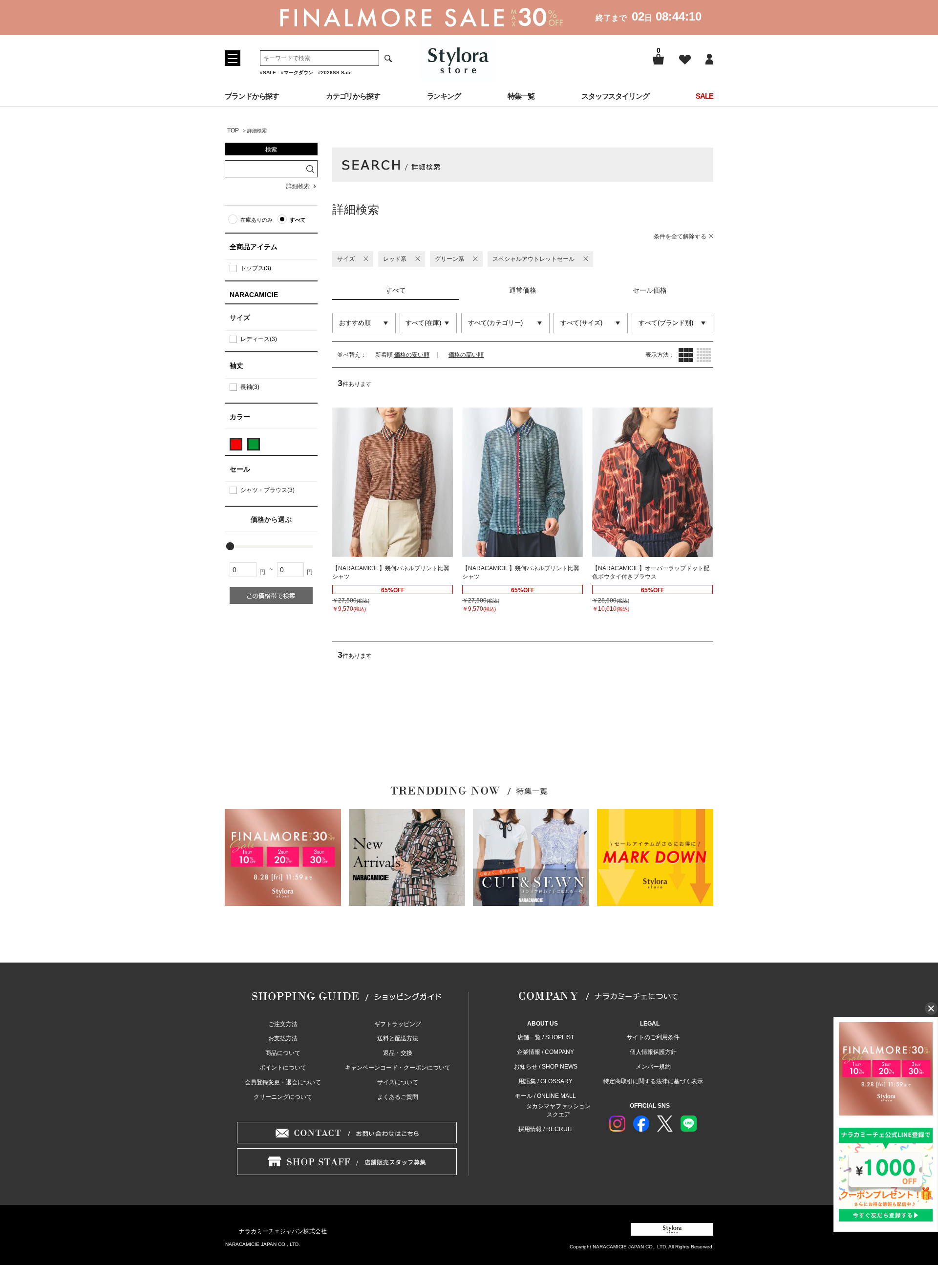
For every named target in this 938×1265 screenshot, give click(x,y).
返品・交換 (397, 1053)
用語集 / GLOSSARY (545, 1081)
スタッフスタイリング (615, 96)
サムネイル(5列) (704, 355)
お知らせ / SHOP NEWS (545, 1066)
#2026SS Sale (335, 72)
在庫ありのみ (256, 220)
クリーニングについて (283, 1096)
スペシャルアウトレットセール (533, 259)
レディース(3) (258, 339)
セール (240, 469)
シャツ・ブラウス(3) (267, 490)
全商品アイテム (253, 247)
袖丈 (236, 365)
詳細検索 (298, 186)
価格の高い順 (466, 354)
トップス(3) (255, 268)
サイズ (346, 259)
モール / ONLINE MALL (545, 1096)
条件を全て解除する (680, 236)
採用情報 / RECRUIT (545, 1129)
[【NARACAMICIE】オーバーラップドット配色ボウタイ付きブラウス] (652, 482)
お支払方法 (283, 1038)
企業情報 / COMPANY (545, 1052)
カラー (240, 417)
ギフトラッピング (397, 1024)
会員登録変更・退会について (283, 1082)
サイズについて (397, 1082)
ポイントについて (282, 1067)
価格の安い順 (411, 354)
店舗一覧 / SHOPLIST (545, 1037)
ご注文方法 (283, 1024)
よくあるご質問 (397, 1096)
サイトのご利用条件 (653, 1037)
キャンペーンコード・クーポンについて (397, 1067)
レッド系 (394, 259)
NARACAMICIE (254, 295)
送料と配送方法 (397, 1038)
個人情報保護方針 (653, 1052)
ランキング (444, 96)
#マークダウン (297, 72)
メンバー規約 (653, 1066)
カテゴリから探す (353, 96)
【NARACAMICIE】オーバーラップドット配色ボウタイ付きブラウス (650, 572)
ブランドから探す (252, 96)
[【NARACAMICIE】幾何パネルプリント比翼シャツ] (392, 482)
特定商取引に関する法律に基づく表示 (653, 1081)
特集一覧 (521, 96)
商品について (282, 1053)
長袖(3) (249, 387)
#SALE (268, 72)
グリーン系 (449, 259)
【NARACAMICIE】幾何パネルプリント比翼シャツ (390, 572)
